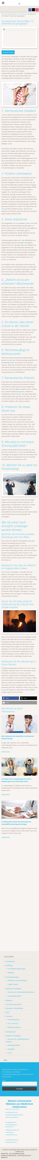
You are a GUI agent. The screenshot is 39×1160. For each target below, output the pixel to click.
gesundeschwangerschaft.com (14, 1115)
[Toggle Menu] (3, 3)
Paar (21, 671)
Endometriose (10, 961)
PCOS (10, 1053)
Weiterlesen (6, 752)
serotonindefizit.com (12, 1112)
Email (4, 1080)
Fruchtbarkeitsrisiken (12, 977)
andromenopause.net (12, 1117)
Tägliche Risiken (13, 984)
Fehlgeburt (11, 1049)
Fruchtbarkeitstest (14, 1020)
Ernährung (9, 965)
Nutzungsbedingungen (16, 1154)
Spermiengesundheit (14, 996)
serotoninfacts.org (11, 1142)
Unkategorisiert (11, 1032)
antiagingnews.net (11, 1122)
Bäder (12, 363)
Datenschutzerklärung (8, 1155)
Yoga (22, 240)
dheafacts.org (10, 1132)
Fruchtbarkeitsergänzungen (16, 969)
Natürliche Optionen (14, 1027)
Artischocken (17, 394)
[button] (10, 698)
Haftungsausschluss (24, 1155)
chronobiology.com (11, 1125)
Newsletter (4, 1154)
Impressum (4, 1157)
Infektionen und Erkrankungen (17, 980)
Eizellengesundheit (14, 1045)
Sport (7, 1012)
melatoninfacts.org (11, 1135)
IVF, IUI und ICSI (13, 1023)
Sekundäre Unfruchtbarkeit (14, 1008)
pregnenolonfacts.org (12, 1140)
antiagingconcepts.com (12, 1130)
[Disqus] (20, 868)
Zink (3, 209)
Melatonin (11, 973)
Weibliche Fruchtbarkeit (13, 1036)
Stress (32, 223)
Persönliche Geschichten (14, 1004)
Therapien (9, 1016)
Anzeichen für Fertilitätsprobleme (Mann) (21, 992)
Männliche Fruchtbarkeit (13, 989)
